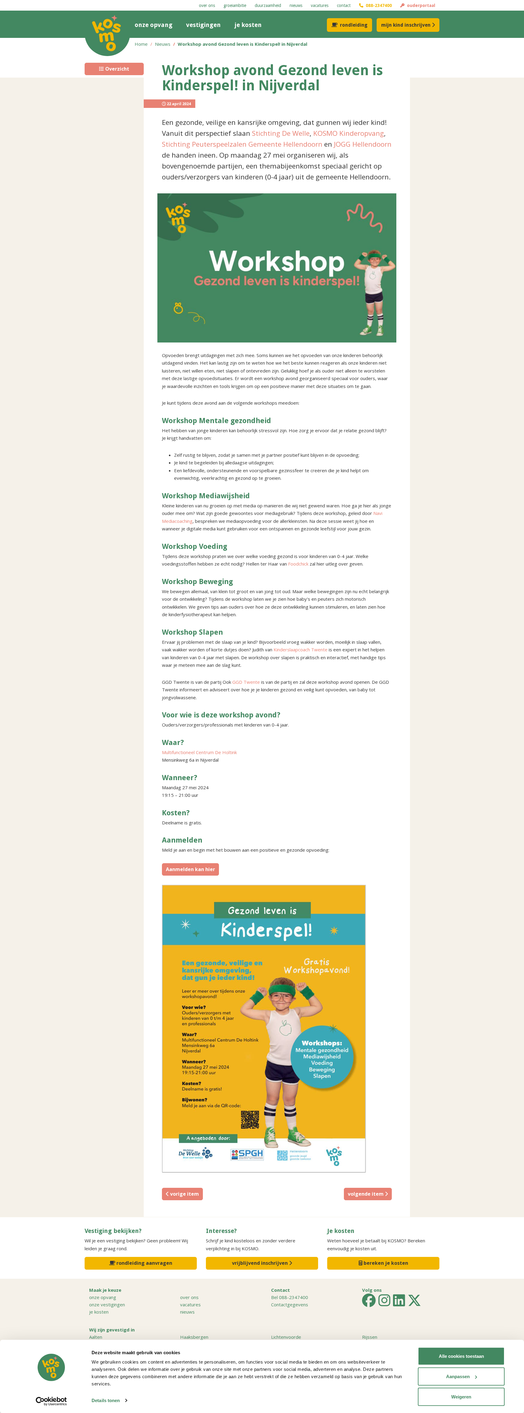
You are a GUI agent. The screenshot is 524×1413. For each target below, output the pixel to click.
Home (141, 44)
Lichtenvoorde (286, 1337)
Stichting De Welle (281, 133)
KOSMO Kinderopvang (348, 133)
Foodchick (298, 564)
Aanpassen (458, 1376)
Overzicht (116, 68)
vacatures (319, 5)
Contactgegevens (289, 1304)
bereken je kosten (385, 1263)
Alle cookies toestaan (461, 1356)
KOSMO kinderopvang (107, 33)
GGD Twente (246, 682)
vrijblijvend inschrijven (260, 1263)
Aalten (95, 1337)
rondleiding (354, 25)
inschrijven (406, 25)
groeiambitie (234, 5)
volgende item (366, 1194)
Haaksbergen (194, 1337)
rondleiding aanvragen (143, 1263)
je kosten (248, 24)
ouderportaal (420, 5)
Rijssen (369, 1337)
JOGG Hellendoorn (362, 144)
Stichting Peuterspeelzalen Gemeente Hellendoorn (242, 144)
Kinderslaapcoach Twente (301, 649)
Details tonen (106, 1400)
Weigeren (461, 1396)
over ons (207, 5)
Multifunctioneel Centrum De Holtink (199, 752)
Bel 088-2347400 (289, 1297)
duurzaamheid (268, 5)
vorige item (184, 1194)
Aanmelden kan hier (190, 869)
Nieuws (162, 44)
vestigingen (203, 24)
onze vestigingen (107, 1304)
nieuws (296, 5)
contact (344, 5)
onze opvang (154, 24)
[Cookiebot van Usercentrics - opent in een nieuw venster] (51, 1401)
